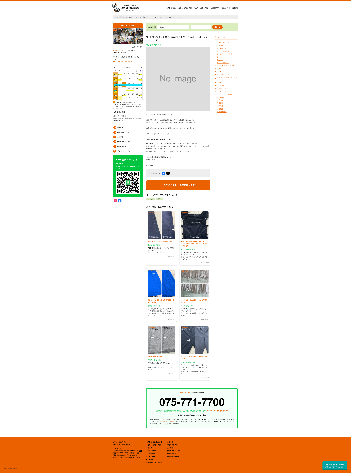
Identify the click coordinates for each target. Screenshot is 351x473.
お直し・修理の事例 (185, 8)
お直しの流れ (204, 8)
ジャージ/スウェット (224, 51)
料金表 (196, 8)
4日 (140, 17)
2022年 (132, 17)
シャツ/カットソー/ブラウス (226, 54)
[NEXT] (141, 67)
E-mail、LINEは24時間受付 (124, 61)
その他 (219, 71)
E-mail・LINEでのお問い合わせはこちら (126, 457)
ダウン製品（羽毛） (223, 74)
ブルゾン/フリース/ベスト (225, 94)
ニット (219, 82)
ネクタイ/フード (222, 88)
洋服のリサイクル (123, 132)
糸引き (160, 199)
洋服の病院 (118, 17)
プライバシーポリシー (124, 151)
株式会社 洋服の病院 (130, 8)
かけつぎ (150, 199)
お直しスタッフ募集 (123, 142)
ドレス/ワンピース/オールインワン (227, 78)
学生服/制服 (221, 97)
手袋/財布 (220, 103)
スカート (220, 60)
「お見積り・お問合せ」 (168, 421)
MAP (140, 450)
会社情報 (120, 137)
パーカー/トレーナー (224, 91)
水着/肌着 (220, 109)
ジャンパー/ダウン (223, 57)
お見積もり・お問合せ (154, 462)
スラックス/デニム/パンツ (225, 66)
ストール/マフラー (223, 63)
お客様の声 (215, 8)
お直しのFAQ (225, 8)
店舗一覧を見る (137, 47)
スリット (220, 69)
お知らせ (120, 127)
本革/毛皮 (220, 106)
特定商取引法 (121, 146)
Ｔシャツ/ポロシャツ (224, 42)
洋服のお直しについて (154, 442)
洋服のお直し (171, 8)
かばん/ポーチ (221, 45)
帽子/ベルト (221, 100)
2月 (137, 17)
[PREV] (115, 67)
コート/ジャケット (223, 48)
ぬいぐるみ (220, 85)
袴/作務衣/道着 (222, 112)
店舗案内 (235, 8)
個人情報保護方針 (173, 456)
